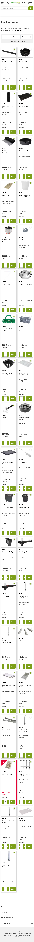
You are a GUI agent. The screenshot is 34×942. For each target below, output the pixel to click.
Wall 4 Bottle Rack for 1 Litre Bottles (25, 775)
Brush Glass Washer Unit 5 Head (8, 240)
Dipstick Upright (6, 284)
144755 (4, 237)
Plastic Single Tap (23, 552)
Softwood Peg (22, 641)
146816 (4, 282)
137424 (21, 594)
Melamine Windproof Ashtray (24, 418)
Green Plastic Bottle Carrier (7, 329)
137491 (4, 371)
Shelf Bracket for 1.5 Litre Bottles (24, 597)
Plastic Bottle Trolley (7, 507)
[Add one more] (8, 87)
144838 (4, 549)
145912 (20, 59)
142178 (4, 683)
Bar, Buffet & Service (10, 18)
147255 (21, 326)
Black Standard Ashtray (25, 151)
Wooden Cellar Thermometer (6, 866)
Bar (17, 18)
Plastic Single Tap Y (7, 596)
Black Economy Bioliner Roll (8, 107)
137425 (21, 772)
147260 (21, 460)
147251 (20, 371)
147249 (4, 59)
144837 (21, 505)
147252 (4, 193)
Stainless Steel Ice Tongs (8, 730)
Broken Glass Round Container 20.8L (24, 196)
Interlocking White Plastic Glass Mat (24, 374)
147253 (21, 683)
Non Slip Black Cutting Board (8, 463)
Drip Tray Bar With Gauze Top (25, 285)
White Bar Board (23, 821)
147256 (4, 594)
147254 (4, 818)
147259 (4, 772)
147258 (21, 638)
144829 (21, 237)
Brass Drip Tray (6, 195)
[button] (30, 8)
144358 (4, 104)
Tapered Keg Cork (7, 774)
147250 (21, 104)
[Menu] (2, 2)
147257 (21, 549)
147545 (21, 818)
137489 (4, 148)
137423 (4, 638)
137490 (21, 415)
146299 (4, 727)
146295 (21, 727)
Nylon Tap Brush (23, 462)
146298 (4, 415)
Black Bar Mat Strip (7, 62)
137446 (21, 282)
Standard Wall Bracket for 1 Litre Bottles (25, 730)
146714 (20, 193)
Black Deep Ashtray (24, 62)
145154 (21, 148)
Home (2, 18)
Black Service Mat (23, 106)
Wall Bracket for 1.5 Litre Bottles (8, 821)
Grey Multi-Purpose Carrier (24, 329)
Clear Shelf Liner (23, 240)
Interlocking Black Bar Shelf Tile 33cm (8, 374)
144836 (4, 505)
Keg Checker (5, 418)
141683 (4, 460)
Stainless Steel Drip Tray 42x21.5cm (25, 686)
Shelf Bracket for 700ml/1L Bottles (6, 641)
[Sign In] (8, 3)
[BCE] (15, 2)
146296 (4, 326)
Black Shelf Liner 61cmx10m (6, 151)
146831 (4, 863)
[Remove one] (3, 87)
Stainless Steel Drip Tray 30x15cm (8, 686)
